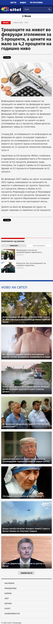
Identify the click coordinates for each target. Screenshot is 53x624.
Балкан (8, 593)
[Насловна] (11, 11)
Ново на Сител (14, 287)
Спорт (7, 608)
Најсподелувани (39, 245)
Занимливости (12, 613)
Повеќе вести (26, 573)
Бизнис (8, 603)
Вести (13, 2)
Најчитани (14, 245)
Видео (23, 2)
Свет (6, 598)
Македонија (10, 588)
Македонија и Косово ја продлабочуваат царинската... (29, 251)
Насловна (9, 583)
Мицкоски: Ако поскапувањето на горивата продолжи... (31, 264)
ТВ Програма (36, 2)
